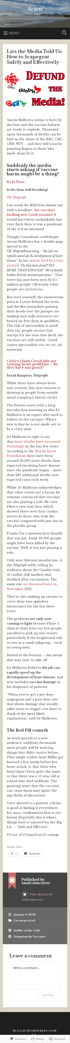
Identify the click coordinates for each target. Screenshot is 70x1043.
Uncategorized (24, 920)
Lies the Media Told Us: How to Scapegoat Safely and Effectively (34, 57)
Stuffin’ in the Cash (27, 930)
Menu (14, 33)
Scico (35, 9)
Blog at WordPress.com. (35, 1030)
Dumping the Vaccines (30, 936)
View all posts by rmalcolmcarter (37, 897)
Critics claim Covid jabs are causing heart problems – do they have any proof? (32, 364)
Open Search (63, 33)
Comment (48, 995)
